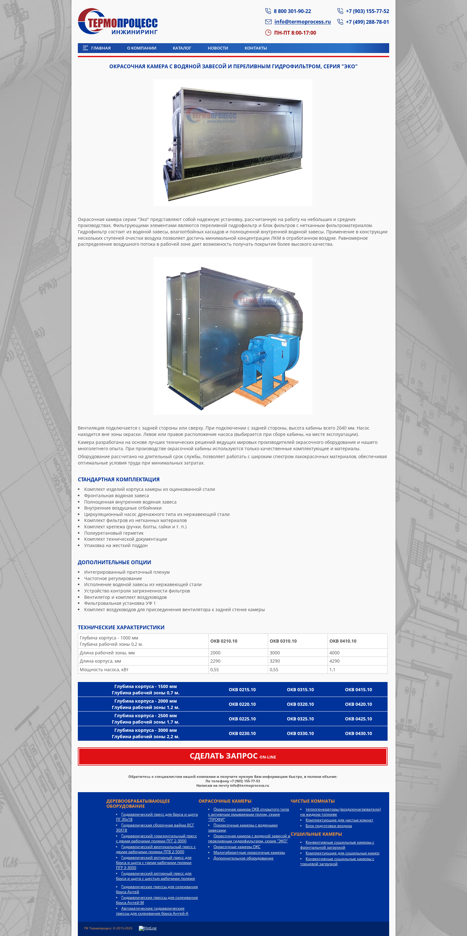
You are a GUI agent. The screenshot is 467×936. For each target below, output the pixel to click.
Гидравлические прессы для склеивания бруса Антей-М (157, 900)
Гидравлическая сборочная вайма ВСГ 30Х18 (155, 827)
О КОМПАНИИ (141, 48)
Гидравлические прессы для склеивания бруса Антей (157, 889)
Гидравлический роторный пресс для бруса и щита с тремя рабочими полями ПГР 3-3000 (154, 862)
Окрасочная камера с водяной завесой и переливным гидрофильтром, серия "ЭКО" (249, 838)
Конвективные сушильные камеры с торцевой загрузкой (337, 861)
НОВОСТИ (218, 48)
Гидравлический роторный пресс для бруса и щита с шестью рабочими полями (155, 876)
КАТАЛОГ (182, 48)
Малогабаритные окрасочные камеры (249, 852)
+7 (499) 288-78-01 (367, 22)
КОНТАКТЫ (256, 48)
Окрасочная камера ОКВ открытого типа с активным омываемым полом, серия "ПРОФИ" (248, 814)
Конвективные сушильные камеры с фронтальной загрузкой (337, 844)
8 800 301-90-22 (292, 11)
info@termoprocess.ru (249, 785)
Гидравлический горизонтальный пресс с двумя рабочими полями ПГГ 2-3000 (156, 838)
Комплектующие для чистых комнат (339, 820)
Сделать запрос (233, 755)
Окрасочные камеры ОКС (237, 846)
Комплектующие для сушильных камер (342, 853)
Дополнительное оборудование (243, 858)
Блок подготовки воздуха (329, 825)
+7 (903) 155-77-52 (367, 11)
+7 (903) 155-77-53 (245, 781)
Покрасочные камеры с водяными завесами (243, 827)
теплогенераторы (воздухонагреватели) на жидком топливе (340, 811)
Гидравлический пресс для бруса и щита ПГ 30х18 (157, 817)
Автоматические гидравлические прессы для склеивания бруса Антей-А (152, 911)
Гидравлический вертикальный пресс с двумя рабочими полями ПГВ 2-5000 (156, 849)
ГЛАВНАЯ (101, 48)
